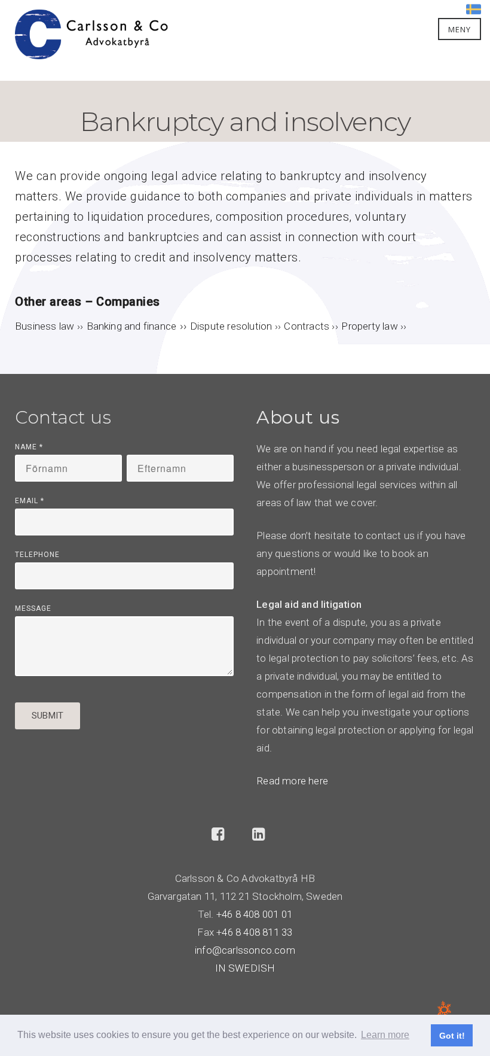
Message (33, 608)
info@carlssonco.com (245, 950)
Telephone (37, 554)
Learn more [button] (385, 1035)
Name (29, 447)
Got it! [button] (452, 1035)
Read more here (292, 781)
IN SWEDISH (245, 968)
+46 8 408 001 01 (254, 914)
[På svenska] (473, 8)
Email (29, 501)
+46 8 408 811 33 (254, 932)
